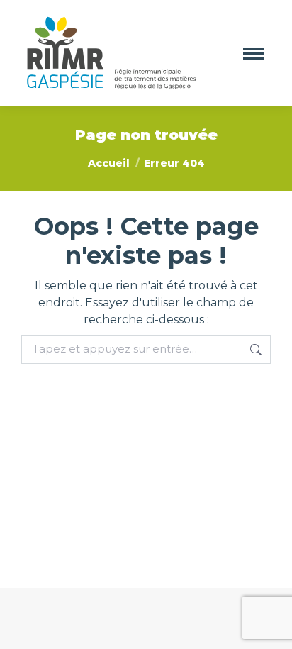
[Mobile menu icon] (254, 53)
